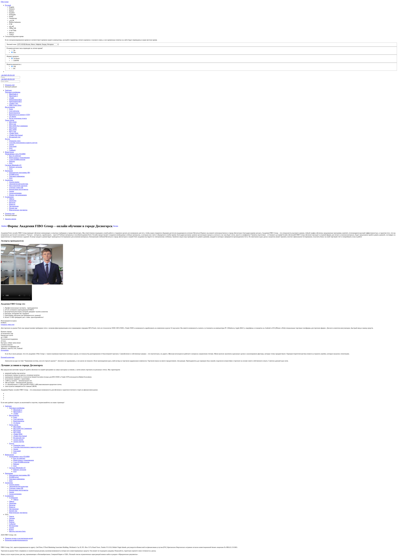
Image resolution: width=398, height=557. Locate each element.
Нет (14, 52)
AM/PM (16, 60)
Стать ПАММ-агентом (17, 159)
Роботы (11, 522)
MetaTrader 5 (13, 96)
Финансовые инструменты (18, 189)
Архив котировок (15, 193)
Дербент (4, 226)
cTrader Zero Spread (16, 135)
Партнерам (9, 171)
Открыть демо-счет (7, 324)
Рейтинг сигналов (15, 167)
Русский (8, 5)
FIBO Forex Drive (15, 105)
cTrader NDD (13, 133)
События (12, 524)
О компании (9, 197)
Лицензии (12, 200)
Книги (11, 520)
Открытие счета (14, 141)
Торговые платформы (12, 92)
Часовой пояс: (12, 44)
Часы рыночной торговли (18, 186)
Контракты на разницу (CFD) (19, 114)
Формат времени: (13, 56)
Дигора (115, 226)
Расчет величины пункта (18, 118)
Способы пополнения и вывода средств (23, 143)
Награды (12, 202)
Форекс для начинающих (18, 195)
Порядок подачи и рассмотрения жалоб (19, 538)
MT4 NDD (13, 122)
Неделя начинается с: (14, 64)
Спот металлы (14, 111)
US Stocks (12, 116)
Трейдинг (8, 90)
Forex (11, 109)
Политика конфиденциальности (16, 540)
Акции (11, 144)
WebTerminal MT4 (15, 100)
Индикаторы (13, 526)
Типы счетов (9, 120)
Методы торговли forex (17, 531)
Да (14, 50)
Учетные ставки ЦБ (16, 187)
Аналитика (9, 180)
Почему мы (13, 208)
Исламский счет (15, 137)
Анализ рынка (14, 182)
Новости (12, 204)
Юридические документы (18, 210)
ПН (14, 66)
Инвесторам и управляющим (19, 157)
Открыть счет (10, 85)
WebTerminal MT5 (15, 101)
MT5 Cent (12, 131)
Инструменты (10, 107)
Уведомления (13, 206)
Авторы (12, 518)
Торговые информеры (17, 176)
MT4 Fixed (13, 128)
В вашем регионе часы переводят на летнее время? (25, 48)
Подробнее (5, 350)
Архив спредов (18, 441)
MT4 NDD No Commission (18, 126)
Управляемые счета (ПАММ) (15, 154)
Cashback (12, 150)
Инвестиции (9, 152)
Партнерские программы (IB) (19, 172)
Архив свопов (18, 440)
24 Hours (16, 58)
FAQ (10, 148)
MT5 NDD (13, 129)
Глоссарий (12, 146)
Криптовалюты (14, 113)
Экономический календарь (18, 184)
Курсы (11, 529)
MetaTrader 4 (13, 94)
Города (11, 516)
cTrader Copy (13, 103)
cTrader (11, 98)
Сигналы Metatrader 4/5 (13, 165)
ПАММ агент (14, 174)
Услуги (7, 139)
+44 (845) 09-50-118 (8, 75)
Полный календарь (7, 357)
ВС (14, 68)
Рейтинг (12, 161)
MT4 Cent (12, 124)
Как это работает (15, 156)
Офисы (11, 199)
